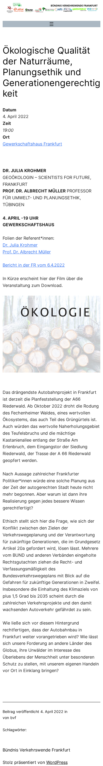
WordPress (57, 762)
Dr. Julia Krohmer (20, 245)
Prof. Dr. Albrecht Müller (27, 251)
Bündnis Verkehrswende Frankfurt (36, 750)
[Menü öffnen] (51, 24)
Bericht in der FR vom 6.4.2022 (34, 265)
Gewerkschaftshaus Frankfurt (32, 143)
